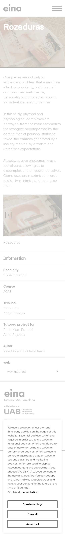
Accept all (32, 524)
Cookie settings (32, 504)
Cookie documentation (23, 492)
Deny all (33, 514)
